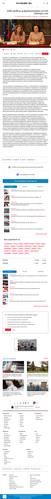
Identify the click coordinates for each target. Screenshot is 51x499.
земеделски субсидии (36, 468)
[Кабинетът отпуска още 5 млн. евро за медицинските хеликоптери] (6, 217)
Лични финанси (7, 435)
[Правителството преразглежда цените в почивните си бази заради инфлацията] (37, 367)
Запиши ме (37, 407)
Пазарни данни (31, 456)
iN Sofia (5, 460)
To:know (29, 453)
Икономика (6, 413)
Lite (36, 431)
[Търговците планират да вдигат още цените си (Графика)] (6, 198)
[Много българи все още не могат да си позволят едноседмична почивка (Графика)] (37, 385)
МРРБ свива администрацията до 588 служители (23, 222)
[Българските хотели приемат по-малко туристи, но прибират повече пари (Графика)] (13, 385)
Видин (38, 243)
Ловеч (35, 246)
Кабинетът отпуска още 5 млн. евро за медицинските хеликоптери (27, 216)
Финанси (21, 422)
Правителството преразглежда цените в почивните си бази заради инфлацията (37, 375)
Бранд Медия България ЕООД (35, 481)
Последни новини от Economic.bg (40, 306)
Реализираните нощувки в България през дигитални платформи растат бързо (12, 376)
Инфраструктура (7, 419)
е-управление (22, 437)
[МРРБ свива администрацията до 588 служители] (6, 223)
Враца (43, 243)
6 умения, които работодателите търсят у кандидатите (24, 288)
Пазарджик (7, 248)
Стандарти (38, 417)
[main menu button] (47, 3)
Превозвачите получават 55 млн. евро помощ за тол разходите (26, 229)
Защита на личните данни (35, 475)
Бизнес (21, 413)
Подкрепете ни (33, 485)
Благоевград (8, 243)
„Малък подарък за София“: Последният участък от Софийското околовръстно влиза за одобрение (27, 204)
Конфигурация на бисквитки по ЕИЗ (16, 487)
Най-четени (24, 186)
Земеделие (6, 424)
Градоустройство (7, 442)
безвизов (16, 159)
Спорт (37, 442)
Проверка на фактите (13, 476)
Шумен (21, 253)
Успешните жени (7, 462)
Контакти (11, 480)
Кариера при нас (12, 483)
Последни (10, 186)
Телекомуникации (23, 435)
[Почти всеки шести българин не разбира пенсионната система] (6, 191)
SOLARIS (5, 463)
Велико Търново (29, 243)
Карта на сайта (33, 478)
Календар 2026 (7, 451)
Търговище (7, 253)
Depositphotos (28, 498)
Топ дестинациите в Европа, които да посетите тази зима (24, 294)
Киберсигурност (23, 439)
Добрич (13, 246)
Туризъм (5, 426)
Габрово (6, 246)
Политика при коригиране (35, 480)
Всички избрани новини (41, 233)
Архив (14, 329)
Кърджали (20, 246)
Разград (33, 248)
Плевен (20, 248)
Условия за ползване (34, 483)
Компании (22, 415)
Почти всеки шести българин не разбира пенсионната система (26, 190)
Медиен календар (12, 488)
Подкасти (6, 453)
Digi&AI (21, 433)
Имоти (21, 424)
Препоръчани (39, 186)
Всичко (29, 449)
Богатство (38, 437)
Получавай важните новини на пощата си (24, 406)
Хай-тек (21, 440)
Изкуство (37, 440)
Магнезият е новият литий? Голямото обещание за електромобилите (27, 301)
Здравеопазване (7, 440)
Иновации (22, 419)
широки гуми (31, 159)
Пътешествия (38, 435)
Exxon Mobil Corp (8, 159)
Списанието (30, 455)
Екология (6, 444)
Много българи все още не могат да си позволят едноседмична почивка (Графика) (37, 394)
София (26, 250)
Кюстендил (28, 246)
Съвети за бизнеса (39, 415)
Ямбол (27, 253)
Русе (39, 248)
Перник (14, 248)
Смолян (20, 250)
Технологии (22, 431)
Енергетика (6, 421)
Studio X (29, 497)
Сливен (13, 250)
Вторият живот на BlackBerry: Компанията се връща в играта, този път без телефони (28, 283)
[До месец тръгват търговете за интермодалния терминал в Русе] (6, 210)
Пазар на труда (7, 427)
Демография (6, 437)
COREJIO (5, 456)
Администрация (7, 445)
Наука (37, 433)
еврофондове (27, 468)
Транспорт (6, 422)
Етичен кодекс (12, 481)
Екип (31, 476)
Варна (21, 243)
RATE (5, 455)
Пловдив (27, 248)
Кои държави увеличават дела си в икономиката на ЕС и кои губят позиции (28, 275)
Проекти (5, 449)
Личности (38, 439)
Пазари (21, 421)
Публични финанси (7, 415)
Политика (6, 433)
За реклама (11, 475)
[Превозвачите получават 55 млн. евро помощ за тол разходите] (6, 229)
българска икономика (8, 468)
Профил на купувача (13, 485)
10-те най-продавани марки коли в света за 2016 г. (26, 349)
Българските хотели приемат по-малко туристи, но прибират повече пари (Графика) (12, 394)
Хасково (14, 253)
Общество (5, 431)
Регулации (22, 426)
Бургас (15, 243)
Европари (6, 417)
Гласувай (8, 329)
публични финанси (18, 468)
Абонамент (11, 478)
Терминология (30, 451)
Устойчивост (38, 413)
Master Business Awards (8, 458)
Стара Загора (34, 250)
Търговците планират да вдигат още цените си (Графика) (25, 197)
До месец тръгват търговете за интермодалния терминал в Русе (27, 209)
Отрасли (21, 417)
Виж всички (46, 358)
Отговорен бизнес (39, 419)
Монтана (40, 246)
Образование (6, 439)
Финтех (21, 442)
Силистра (7, 250)
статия (24, 159)
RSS (37, 403)
